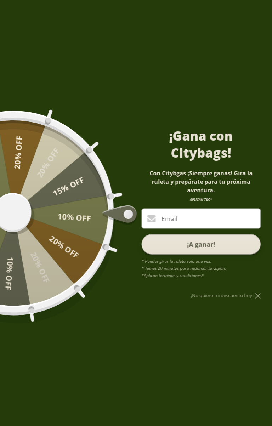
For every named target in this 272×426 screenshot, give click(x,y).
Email (169, 219)
